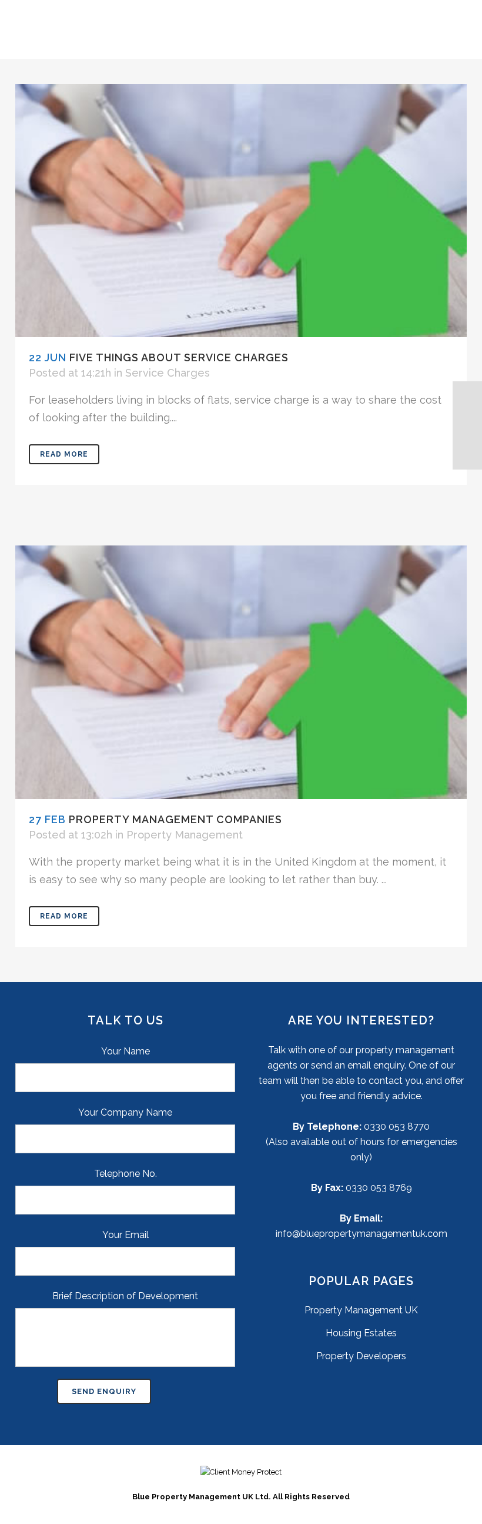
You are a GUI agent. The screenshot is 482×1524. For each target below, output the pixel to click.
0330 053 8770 (397, 1126)
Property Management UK (361, 1310)
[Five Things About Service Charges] (241, 210)
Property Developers (361, 1356)
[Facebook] (467, 396)
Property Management (184, 834)
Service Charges (167, 373)
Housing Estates (361, 1333)
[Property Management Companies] (241, 671)
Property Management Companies (175, 819)
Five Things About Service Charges (179, 357)
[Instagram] (467, 455)
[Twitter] (467, 425)
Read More (64, 454)
